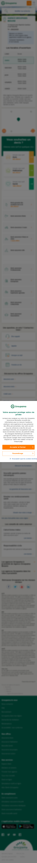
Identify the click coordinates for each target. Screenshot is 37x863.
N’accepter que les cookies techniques (19, 459)
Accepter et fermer (18, 447)
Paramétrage (17, 453)
